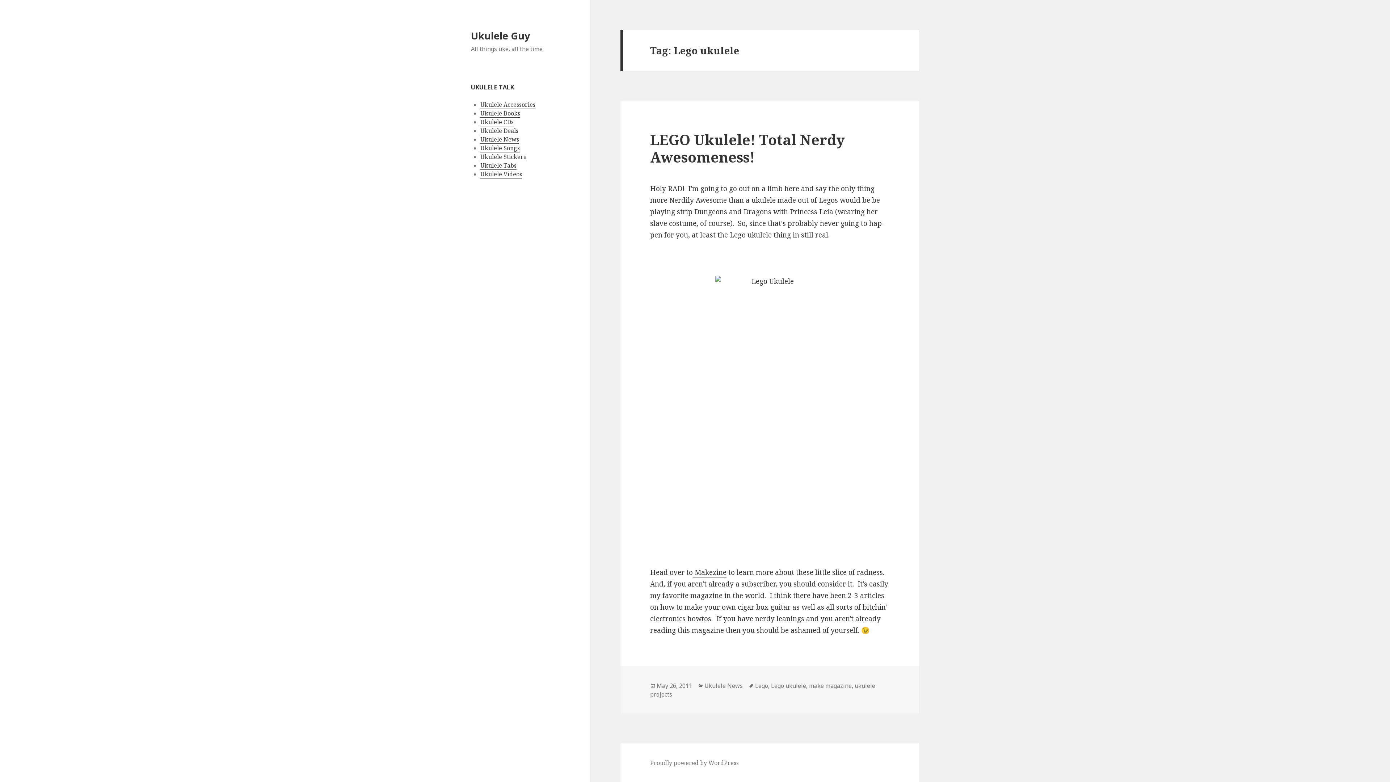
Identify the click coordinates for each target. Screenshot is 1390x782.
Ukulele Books (500, 113)
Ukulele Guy (500, 35)
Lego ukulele (788, 686)
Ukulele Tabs (498, 165)
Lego (761, 686)
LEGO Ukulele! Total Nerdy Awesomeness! (747, 148)
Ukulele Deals (499, 131)
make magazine (830, 686)
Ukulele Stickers (503, 157)
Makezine (709, 572)
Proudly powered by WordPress (694, 763)
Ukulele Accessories (507, 105)
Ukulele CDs (497, 122)
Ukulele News (499, 139)
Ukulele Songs (500, 148)
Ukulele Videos (501, 174)
